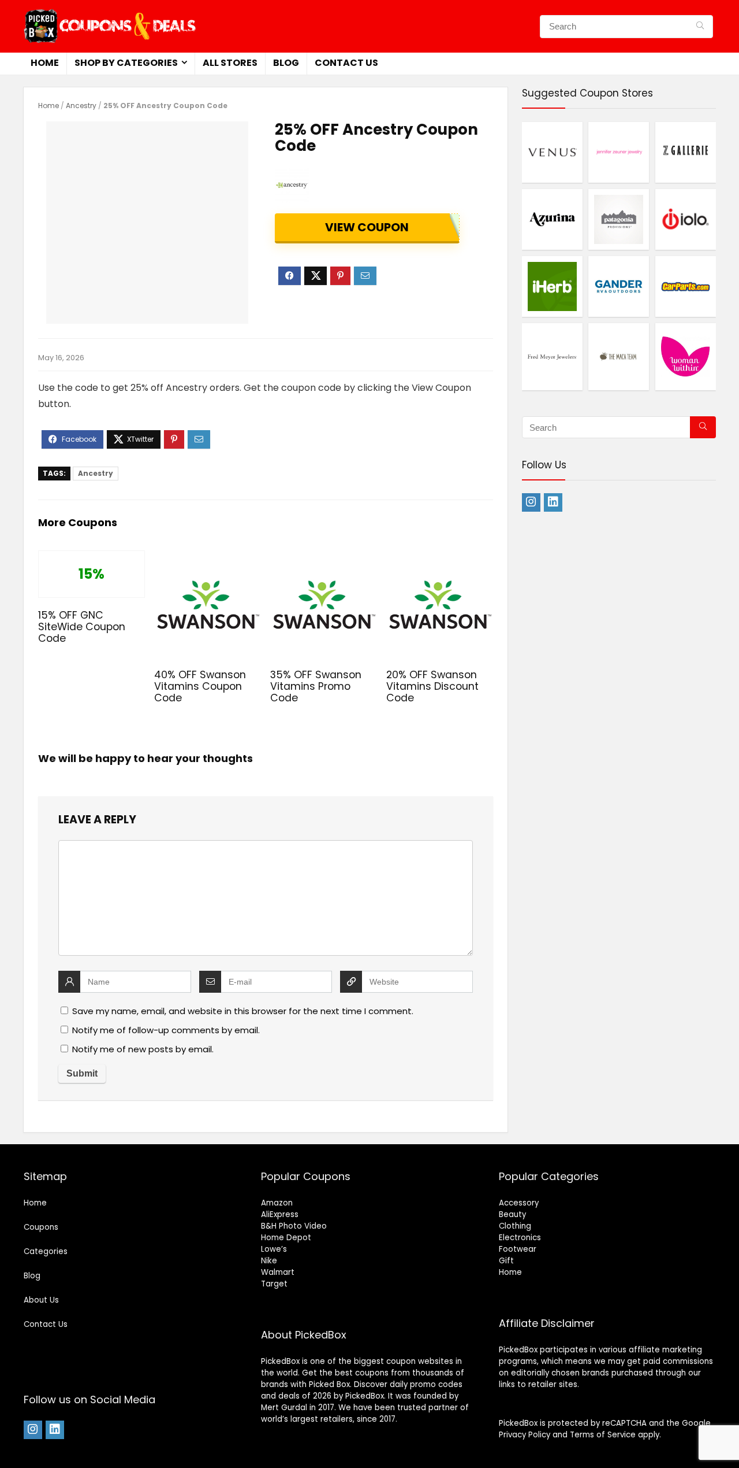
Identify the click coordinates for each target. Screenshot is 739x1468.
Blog (286, 62)
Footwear (517, 1249)
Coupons (41, 1227)
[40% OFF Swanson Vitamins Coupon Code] (207, 558)
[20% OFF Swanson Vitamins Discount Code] (439, 558)
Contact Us (346, 62)
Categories (46, 1251)
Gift (506, 1260)
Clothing (515, 1226)
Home (45, 62)
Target (274, 1283)
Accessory (519, 1202)
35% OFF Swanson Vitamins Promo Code (315, 686)
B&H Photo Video (294, 1226)
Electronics (520, 1237)
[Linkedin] (553, 502)
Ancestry (81, 105)
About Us (41, 1300)
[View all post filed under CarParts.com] (685, 286)
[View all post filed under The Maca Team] (618, 356)
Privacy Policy (524, 1434)
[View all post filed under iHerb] (552, 286)
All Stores (230, 62)
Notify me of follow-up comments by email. (166, 1030)
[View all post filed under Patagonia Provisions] (618, 219)
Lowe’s (274, 1249)
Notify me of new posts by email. (143, 1049)
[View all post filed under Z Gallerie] (685, 152)
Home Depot (286, 1237)
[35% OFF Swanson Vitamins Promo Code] (323, 558)
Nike (269, 1260)
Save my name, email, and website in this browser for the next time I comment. (242, 1011)
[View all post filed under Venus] (552, 152)
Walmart (277, 1272)
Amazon (277, 1202)
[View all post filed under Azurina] (552, 219)
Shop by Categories (126, 62)
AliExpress (279, 1214)
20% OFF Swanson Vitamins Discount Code (432, 686)
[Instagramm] (531, 502)
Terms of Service (603, 1434)
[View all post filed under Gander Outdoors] (618, 286)
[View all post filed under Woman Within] (685, 356)
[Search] (700, 26)
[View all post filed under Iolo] (685, 219)
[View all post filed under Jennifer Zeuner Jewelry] (618, 152)
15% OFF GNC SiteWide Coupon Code (81, 626)
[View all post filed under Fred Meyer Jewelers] (552, 356)
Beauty (512, 1214)
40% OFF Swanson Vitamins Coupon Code (200, 686)
